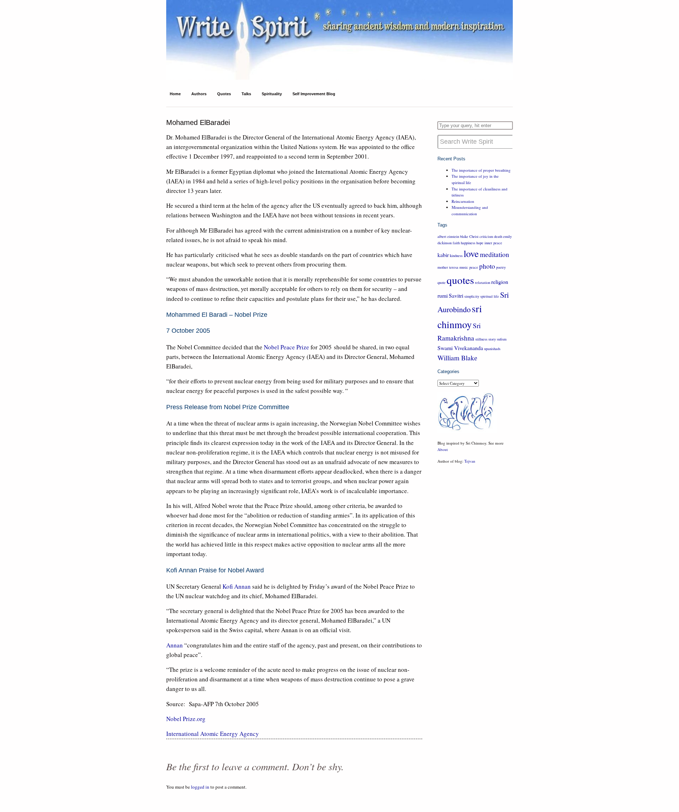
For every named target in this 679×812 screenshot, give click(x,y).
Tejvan (469, 461)
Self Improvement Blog (313, 94)
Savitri (456, 295)
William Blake (457, 357)
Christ (473, 236)
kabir (443, 254)
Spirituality (272, 94)
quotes (460, 280)
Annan (174, 645)
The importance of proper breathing (481, 170)
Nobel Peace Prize (286, 347)
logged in (200, 787)
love (471, 253)
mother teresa (447, 267)
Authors (199, 94)
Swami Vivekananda (460, 347)
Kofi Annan (236, 586)
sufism (501, 339)
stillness (481, 339)
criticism (486, 236)
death (498, 236)
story (492, 339)
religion (499, 281)
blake (464, 236)
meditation (494, 254)
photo (487, 266)
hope (479, 242)
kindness (456, 255)
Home (175, 94)
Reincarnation (463, 201)
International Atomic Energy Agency (212, 734)
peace (473, 267)
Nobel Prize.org (185, 719)
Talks (246, 94)
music (463, 267)
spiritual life (489, 296)
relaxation (482, 282)
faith (456, 242)
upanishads (492, 348)
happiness (468, 242)
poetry (501, 267)
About (442, 449)
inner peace (493, 242)
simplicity (471, 296)
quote (441, 282)
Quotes (224, 94)
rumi (442, 295)
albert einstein (448, 236)
